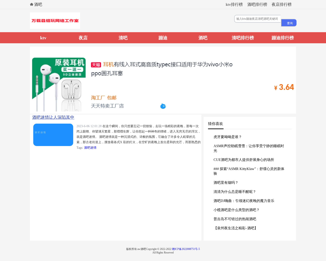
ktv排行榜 (234, 4)
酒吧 (38, 4)
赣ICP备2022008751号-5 (186, 249)
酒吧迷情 (90, 147)
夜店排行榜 (282, 4)
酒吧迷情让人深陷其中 (53, 117)
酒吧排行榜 (257, 4)
